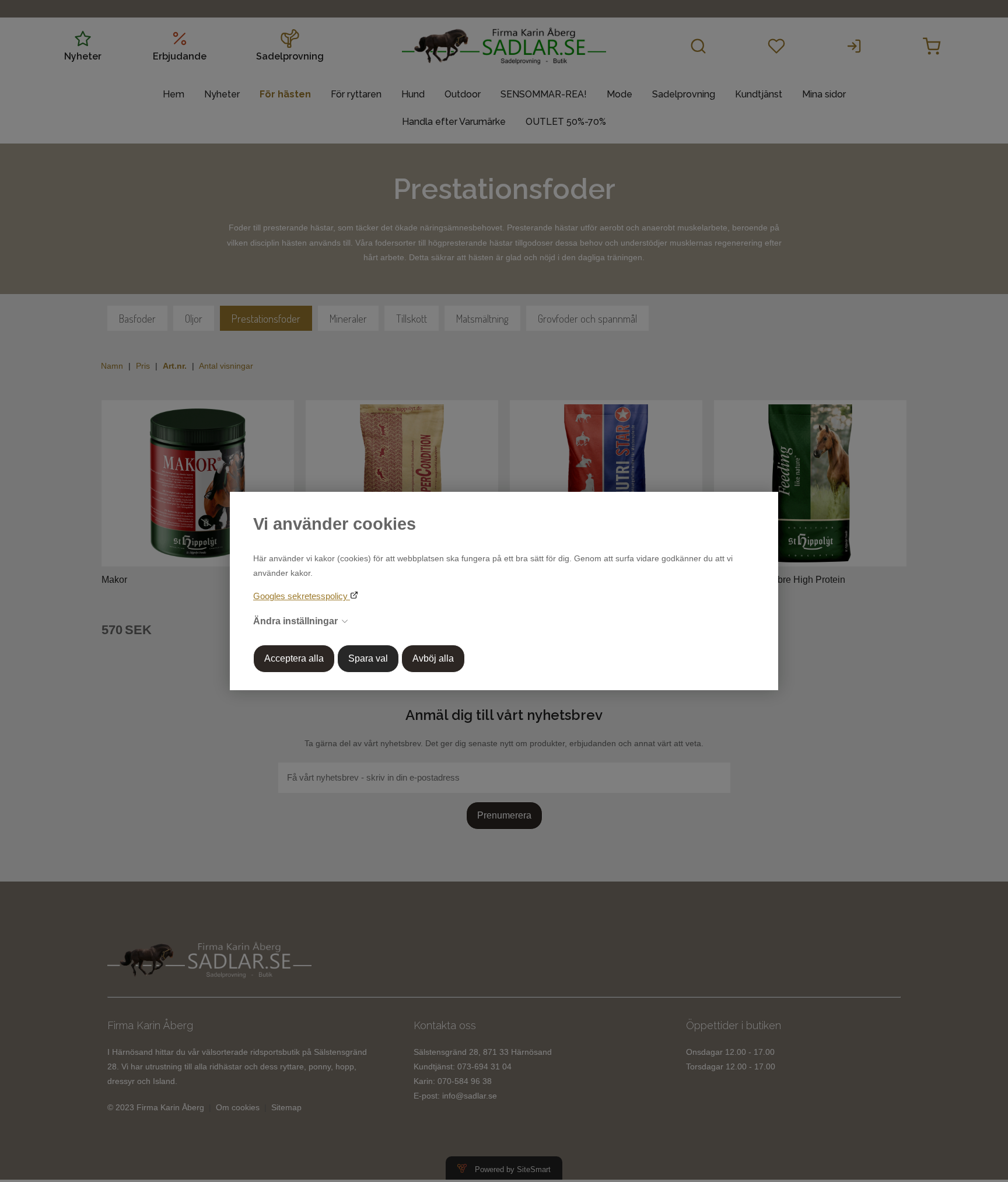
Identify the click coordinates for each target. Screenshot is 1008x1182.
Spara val (368, 658)
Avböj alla (433, 658)
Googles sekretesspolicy (301, 596)
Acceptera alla (294, 658)
